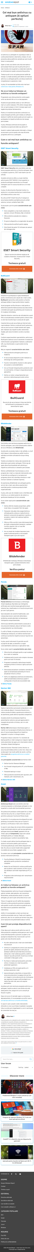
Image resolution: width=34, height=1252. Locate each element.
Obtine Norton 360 (9, 780)
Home (2, 8)
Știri (2, 1215)
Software (7, 8)
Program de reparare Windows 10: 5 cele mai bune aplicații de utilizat (17, 1118)
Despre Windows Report (8, 1183)
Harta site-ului (5, 1239)
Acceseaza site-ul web (15, 269)
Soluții (2, 1218)
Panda (4, 582)
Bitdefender (6, 423)
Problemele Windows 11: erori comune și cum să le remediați (17, 1096)
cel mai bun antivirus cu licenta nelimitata (14, 1001)
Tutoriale (3, 1221)
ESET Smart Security (9, 148)
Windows (3, 1227)
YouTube (20, 1174)
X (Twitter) (16, 1174)
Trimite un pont (5, 1189)
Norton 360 (6, 688)
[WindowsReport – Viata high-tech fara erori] (12, 2)
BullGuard (5, 276)
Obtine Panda (6, 684)
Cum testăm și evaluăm (7, 1204)
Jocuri (3, 1224)
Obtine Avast (7, 881)
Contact (3, 1186)
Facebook (11, 1174)
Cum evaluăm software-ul (8, 1207)
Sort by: (20, 1067)
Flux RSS (3, 1235)
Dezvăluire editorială (7, 1200)
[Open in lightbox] (17, 158)
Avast (3, 784)
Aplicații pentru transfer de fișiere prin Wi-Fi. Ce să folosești (17, 1162)
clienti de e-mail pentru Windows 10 (12, 87)
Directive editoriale (6, 1197)
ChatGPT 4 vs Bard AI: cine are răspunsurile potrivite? (17, 1140)
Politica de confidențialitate (8, 1242)
